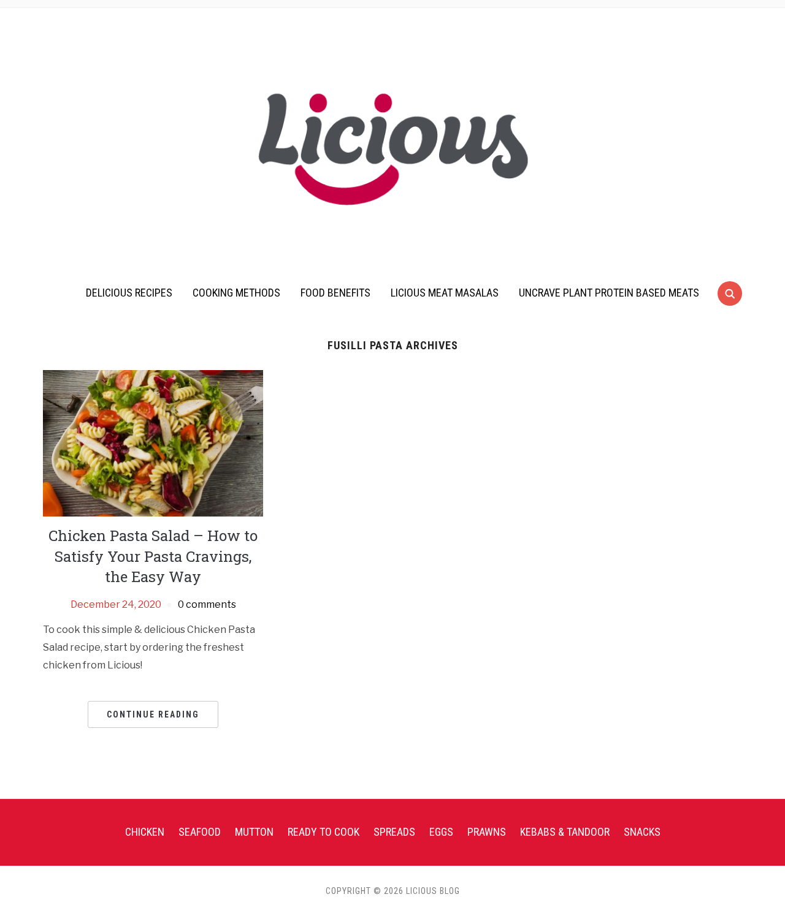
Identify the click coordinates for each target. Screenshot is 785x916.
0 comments (207, 604)
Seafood (199, 831)
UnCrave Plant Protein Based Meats (609, 292)
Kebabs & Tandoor (565, 831)
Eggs (441, 831)
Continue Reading (153, 714)
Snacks (642, 831)
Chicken (144, 831)
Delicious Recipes (129, 292)
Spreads (394, 831)
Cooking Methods (236, 292)
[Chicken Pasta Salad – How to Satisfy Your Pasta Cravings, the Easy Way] (153, 443)
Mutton (254, 831)
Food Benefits (335, 292)
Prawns (486, 831)
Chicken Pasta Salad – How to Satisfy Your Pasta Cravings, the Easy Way (153, 556)
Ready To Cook (323, 831)
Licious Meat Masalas (445, 292)
